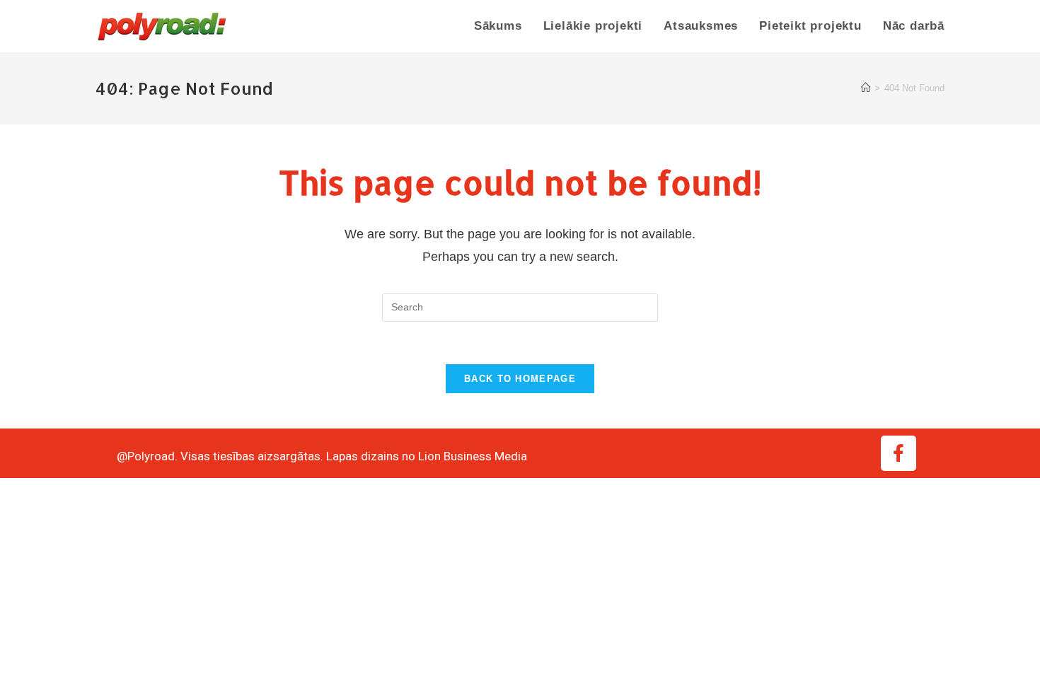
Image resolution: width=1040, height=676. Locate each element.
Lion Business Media (472, 456)
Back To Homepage (520, 378)
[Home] (865, 88)
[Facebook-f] (898, 453)
